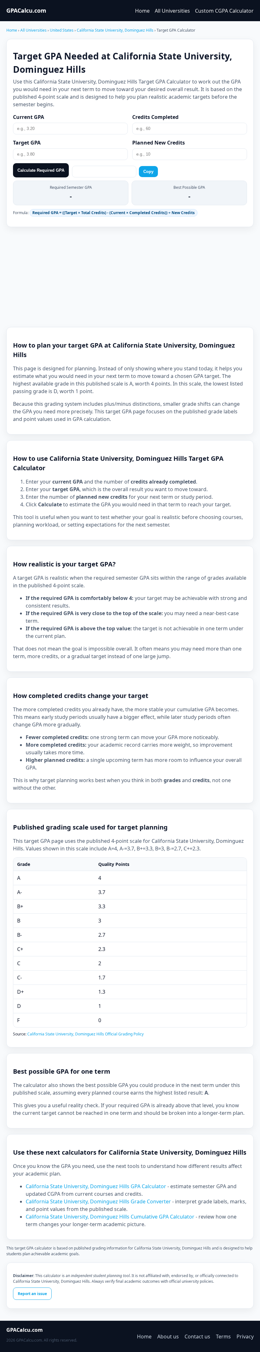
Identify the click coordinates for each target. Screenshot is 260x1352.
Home (142, 10)
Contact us (197, 1336)
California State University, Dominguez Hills (115, 30)
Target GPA (27, 142)
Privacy (245, 1336)
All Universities (172, 10)
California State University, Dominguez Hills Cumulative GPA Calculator (111, 1216)
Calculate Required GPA (40, 170)
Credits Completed (155, 117)
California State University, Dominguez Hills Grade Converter (99, 1201)
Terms (223, 1336)
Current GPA (28, 117)
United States (62, 30)
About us (168, 1336)
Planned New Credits (158, 142)
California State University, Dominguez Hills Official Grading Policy (85, 1034)
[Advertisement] (130, 277)
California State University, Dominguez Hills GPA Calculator (96, 1186)
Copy (148, 171)
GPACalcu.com (26, 10)
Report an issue (32, 1293)
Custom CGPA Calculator (224, 10)
